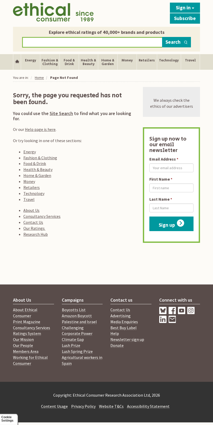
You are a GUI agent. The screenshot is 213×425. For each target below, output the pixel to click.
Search (173, 42)
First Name (159, 179)
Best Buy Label (123, 327)
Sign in (184, 7)
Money (29, 181)
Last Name (159, 199)
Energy (29, 151)
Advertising (120, 315)
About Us (31, 210)
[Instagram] (164, 321)
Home (39, 77)
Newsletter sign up (127, 339)
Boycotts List (74, 309)
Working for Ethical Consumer (30, 360)
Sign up (167, 225)
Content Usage (54, 406)
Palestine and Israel (79, 321)
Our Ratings (34, 228)
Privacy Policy (83, 406)
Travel (29, 199)
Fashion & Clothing (40, 157)
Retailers (31, 187)
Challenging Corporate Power (77, 330)
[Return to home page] (53, 12)
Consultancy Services (42, 216)
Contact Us (33, 222)
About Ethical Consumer (25, 312)
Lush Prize (71, 345)
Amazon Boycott (77, 315)
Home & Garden (37, 175)
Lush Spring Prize (77, 351)
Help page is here (40, 129)
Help (114, 333)
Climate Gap (73, 339)
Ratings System (27, 333)
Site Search (61, 113)
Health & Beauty (37, 169)
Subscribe (185, 18)
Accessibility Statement (148, 406)
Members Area (25, 351)
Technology (33, 193)
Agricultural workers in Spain (82, 360)
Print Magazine (26, 321)
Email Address (162, 159)
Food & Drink (34, 163)
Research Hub (35, 234)
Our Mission (23, 339)
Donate (117, 345)
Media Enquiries (124, 321)
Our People (23, 345)
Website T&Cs (111, 406)
